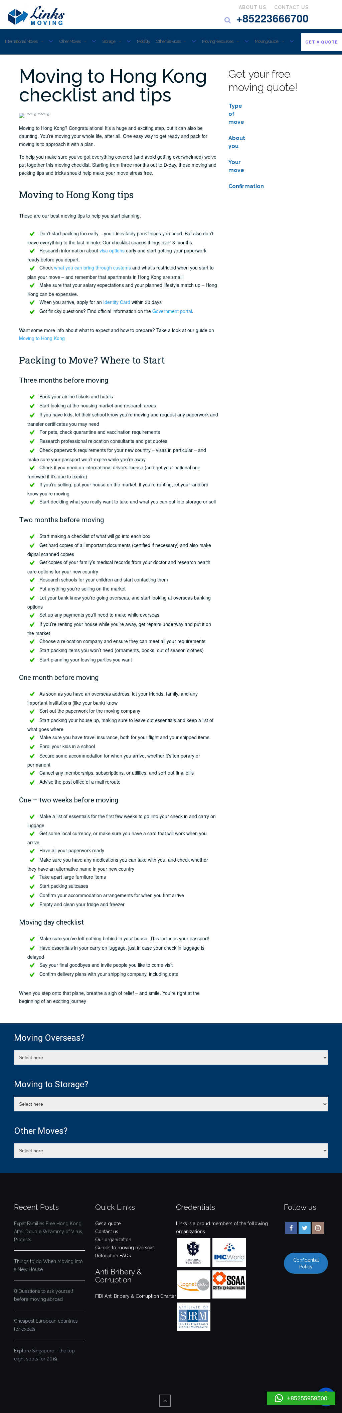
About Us (252, 7)
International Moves (21, 41)
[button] (301, 1398)
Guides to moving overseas (125, 1247)
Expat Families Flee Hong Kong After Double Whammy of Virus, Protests (48, 1231)
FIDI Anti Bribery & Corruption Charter (135, 1296)
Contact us (106, 1231)
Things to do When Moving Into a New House (48, 1265)
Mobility (143, 41)
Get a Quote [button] (321, 42)
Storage (108, 41)
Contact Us (291, 7)
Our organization (113, 1239)
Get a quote (108, 1223)
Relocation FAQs (113, 1255)
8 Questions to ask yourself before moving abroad (43, 1295)
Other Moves (69, 41)
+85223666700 (272, 18)
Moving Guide (266, 41)
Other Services (168, 41)
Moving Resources (217, 41)
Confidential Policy (306, 1263)
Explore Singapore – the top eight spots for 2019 (44, 1354)
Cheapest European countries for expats (46, 1325)
